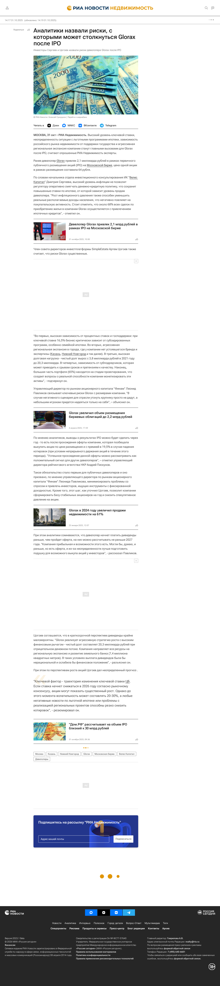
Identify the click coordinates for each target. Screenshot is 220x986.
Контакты (153, 928)
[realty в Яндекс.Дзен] (104, 912)
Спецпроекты (58, 928)
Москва (39, 754)
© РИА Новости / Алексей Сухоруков (49, 117)
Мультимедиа (152, 923)
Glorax (61, 160)
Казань (55, 354)
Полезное (99, 923)
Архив (165, 928)
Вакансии (10, 945)
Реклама (74, 928)
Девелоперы (41, 759)
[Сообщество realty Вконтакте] (116, 912)
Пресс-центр (117, 928)
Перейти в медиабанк (77, 117)
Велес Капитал (126, 754)
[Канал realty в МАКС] (91, 912)
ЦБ (127, 681)
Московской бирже (99, 165)
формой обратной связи (177, 948)
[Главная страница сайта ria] (86, 8)
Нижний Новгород (74, 354)
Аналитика (70, 923)
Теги (165, 923)
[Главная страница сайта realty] (110, 8)
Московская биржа (105, 754)
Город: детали (115, 923)
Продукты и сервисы (94, 928)
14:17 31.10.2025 (14, 20)
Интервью (85, 923)
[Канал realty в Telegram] (129, 912)
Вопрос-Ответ (133, 923)
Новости (56, 923)
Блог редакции (136, 928)
